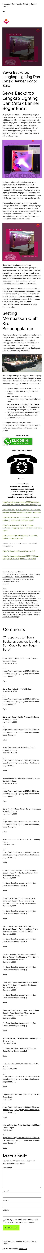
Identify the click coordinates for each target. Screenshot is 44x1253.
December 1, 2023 (9, 844)
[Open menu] (3, 11)
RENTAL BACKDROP (22, 577)
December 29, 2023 (10, 1069)
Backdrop (5, 591)
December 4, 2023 (9, 962)
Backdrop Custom (27, 574)
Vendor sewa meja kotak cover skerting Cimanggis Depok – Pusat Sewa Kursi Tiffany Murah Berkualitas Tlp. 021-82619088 (20, 929)
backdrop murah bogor (10, 596)
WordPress (23, 1249)
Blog (12, 577)
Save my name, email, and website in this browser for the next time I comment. (21, 1221)
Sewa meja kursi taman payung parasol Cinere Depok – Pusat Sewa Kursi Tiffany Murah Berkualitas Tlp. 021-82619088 (21, 1013)
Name (6, 1191)
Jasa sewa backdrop (14, 600)
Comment (7, 1168)
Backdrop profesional (9, 598)
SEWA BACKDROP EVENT (20, 579)
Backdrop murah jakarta (27, 596)
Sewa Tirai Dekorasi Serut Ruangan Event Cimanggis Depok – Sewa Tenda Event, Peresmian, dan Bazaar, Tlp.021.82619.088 (19, 901)
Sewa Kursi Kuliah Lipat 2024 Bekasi (17, 689)
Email (5, 1201)
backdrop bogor (27, 591)
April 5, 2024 (7, 1099)
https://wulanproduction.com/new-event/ (18, 551)
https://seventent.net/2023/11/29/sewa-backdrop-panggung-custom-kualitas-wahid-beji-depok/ (21, 527)
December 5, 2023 (9, 1043)
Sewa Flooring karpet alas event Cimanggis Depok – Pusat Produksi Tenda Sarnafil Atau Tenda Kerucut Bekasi (20, 873)
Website (6, 1210)
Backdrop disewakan (20, 593)
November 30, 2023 (10, 663)
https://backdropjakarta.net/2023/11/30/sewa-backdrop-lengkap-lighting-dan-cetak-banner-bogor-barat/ (21, 673)
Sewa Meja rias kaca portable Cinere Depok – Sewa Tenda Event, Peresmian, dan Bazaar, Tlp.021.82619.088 (21, 985)
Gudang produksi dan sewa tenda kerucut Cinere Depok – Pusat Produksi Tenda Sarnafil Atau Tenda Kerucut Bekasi (21, 957)
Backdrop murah (33, 593)
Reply (5, 681)
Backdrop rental (23, 598)
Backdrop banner (15, 591)
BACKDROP (16, 574)
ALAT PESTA (6, 574)
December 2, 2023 (9, 878)
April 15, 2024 (8, 1130)
